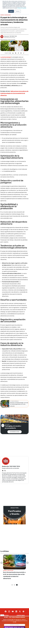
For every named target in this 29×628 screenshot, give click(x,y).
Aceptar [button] (11, 11)
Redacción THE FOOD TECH (10, 36)
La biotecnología (5, 57)
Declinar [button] (17, 11)
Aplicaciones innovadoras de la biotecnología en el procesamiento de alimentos (14, 93)
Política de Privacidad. (21, 8)
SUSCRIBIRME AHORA (14, 431)
